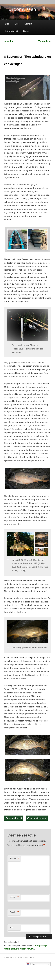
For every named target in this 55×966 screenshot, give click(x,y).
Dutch (32, 964)
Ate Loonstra (29, 825)
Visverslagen (21, 825)
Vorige (8, 41)
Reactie (14, 858)
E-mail (14, 912)
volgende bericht (38, 818)
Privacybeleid (11, 31)
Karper (16, 825)
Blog (7, 24)
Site (11, 927)
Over (17, 24)
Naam (14, 897)
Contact (28, 24)
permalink (40, 825)
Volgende (44, 41)
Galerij (26, 31)
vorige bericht (15, 818)
